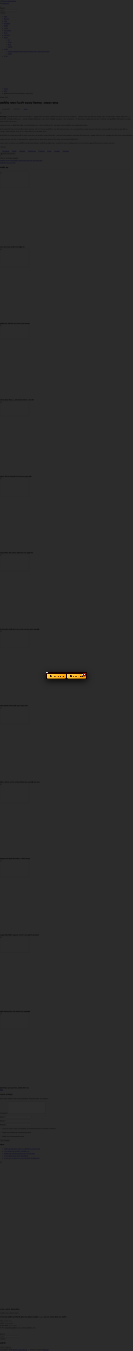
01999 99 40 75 (76, 676)
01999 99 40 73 (56, 676)
